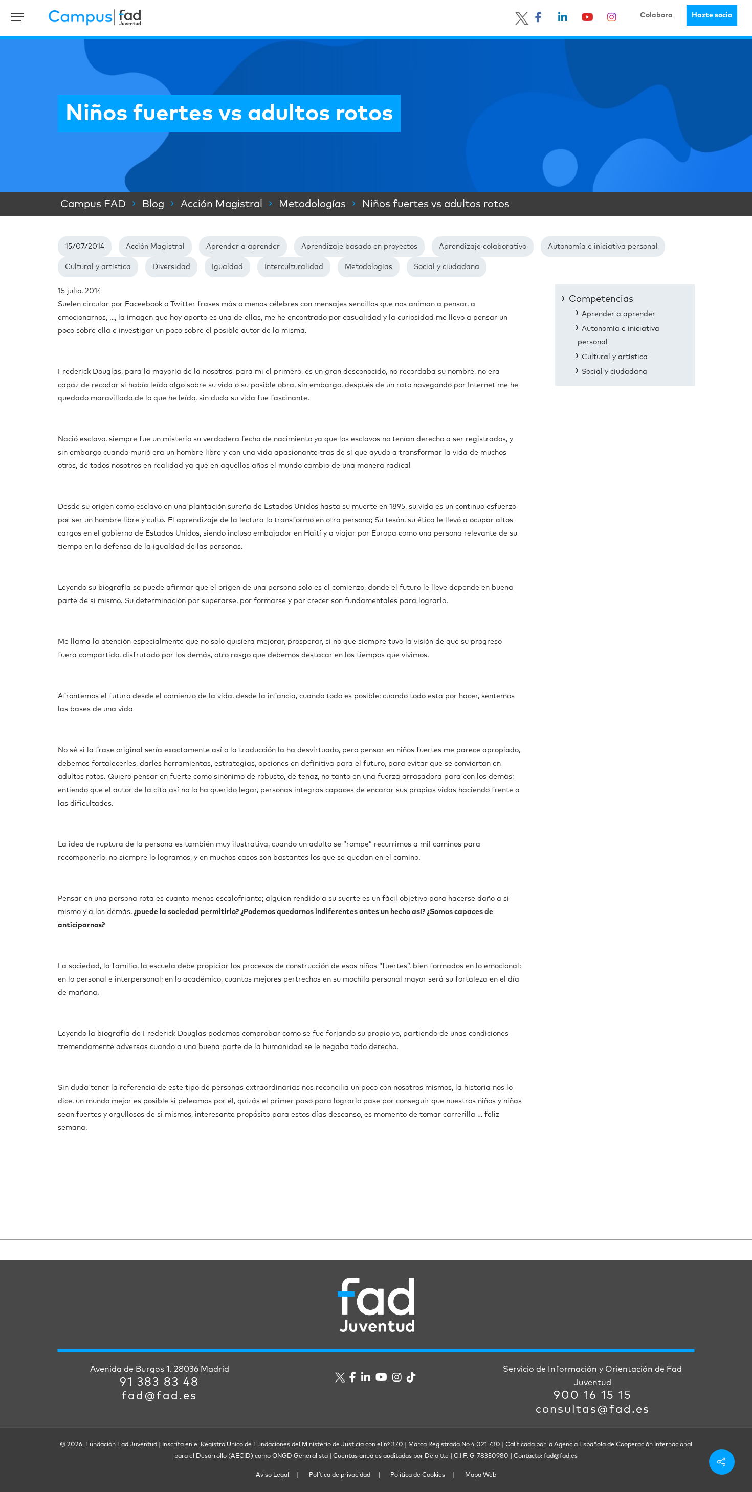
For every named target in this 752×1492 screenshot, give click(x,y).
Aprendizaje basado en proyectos (359, 246)
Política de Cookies (417, 1475)
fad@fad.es (159, 1396)
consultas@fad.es (593, 1409)
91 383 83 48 (159, 1382)
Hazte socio (712, 15)
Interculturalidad (293, 267)
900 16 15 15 (593, 1395)
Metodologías (368, 267)
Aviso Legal (272, 1475)
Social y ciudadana (446, 267)
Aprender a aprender (243, 246)
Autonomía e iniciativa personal (603, 246)
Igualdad (227, 267)
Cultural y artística (98, 267)
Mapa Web (480, 1475)
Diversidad (171, 267)
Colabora (656, 15)
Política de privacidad (339, 1475)
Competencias (601, 299)
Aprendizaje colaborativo (482, 246)
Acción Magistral (155, 246)
